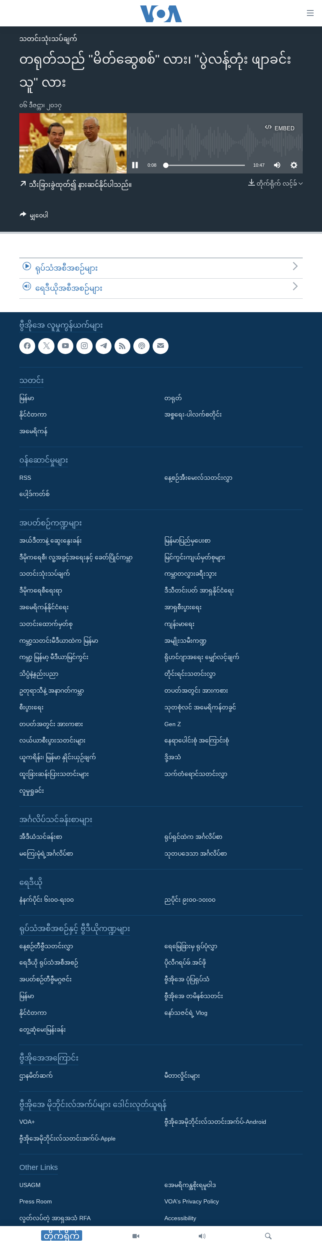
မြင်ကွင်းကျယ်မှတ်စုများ (194, 557)
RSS (25, 477)
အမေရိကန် (33, 431)
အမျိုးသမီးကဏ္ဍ (185, 640)
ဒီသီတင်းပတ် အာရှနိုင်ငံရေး (199, 590)
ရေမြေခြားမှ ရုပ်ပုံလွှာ (190, 945)
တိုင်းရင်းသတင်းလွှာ (190, 673)
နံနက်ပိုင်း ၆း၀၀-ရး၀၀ (46, 899)
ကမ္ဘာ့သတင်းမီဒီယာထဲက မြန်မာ (58, 640)
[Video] (135, 1236)
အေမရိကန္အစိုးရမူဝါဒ (190, 1184)
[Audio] (202, 1236)
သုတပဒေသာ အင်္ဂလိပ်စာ (195, 853)
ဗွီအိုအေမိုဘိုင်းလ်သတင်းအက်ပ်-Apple (67, 1138)
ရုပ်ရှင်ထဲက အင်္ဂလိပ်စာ (193, 836)
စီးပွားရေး (31, 707)
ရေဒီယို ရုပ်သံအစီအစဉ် (48, 962)
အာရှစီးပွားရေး (183, 607)
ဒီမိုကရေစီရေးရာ (40, 590)
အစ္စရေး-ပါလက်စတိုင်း (193, 414)
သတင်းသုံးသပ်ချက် (48, 38)
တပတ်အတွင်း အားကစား (51, 723)
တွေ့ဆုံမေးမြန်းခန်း (42, 1029)
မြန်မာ (26, 397)
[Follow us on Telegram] (104, 346)
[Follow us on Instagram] (84, 346)
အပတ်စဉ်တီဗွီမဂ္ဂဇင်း (45, 979)
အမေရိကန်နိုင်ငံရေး (44, 607)
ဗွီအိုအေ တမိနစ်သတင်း (193, 996)
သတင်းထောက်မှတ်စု (46, 623)
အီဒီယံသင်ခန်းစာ (40, 836)
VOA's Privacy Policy (191, 1201)
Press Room (35, 1201)
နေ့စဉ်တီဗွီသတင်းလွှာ (46, 945)
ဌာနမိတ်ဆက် (36, 1075)
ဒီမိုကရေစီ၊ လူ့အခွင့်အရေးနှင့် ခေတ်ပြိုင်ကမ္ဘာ (75, 557)
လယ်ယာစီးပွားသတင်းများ (52, 740)
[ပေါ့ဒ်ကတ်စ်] (141, 346)
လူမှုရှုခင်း (31, 790)
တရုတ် (173, 397)
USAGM (30, 1184)
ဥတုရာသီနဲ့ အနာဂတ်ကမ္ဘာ (51, 690)
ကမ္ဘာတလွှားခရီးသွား (190, 573)
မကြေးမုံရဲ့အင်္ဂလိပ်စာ (46, 853)
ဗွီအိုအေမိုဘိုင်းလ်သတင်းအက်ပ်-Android (215, 1121)
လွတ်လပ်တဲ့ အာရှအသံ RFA (55, 1218)
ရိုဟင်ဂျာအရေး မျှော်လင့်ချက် (201, 657)
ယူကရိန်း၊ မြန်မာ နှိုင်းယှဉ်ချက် (57, 757)
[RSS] (122, 346)
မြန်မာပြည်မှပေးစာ (187, 540)
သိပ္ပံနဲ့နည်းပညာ (38, 673)
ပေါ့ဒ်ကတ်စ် (34, 494)
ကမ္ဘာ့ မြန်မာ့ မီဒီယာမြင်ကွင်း (53, 657)
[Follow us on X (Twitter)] (46, 346)
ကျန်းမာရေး (179, 623)
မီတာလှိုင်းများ (182, 1075)
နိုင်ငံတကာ (33, 414)
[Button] (34, 217)
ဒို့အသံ (172, 757)
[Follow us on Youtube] (65, 346)
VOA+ (27, 1121)
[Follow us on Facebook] (27, 346)
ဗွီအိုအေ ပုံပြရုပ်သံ (187, 979)
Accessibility (180, 1218)
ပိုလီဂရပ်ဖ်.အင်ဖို (185, 962)
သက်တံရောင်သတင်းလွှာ (195, 774)
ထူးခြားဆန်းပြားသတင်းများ (54, 774)
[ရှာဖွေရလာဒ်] (268, 1236)
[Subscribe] (161, 346)
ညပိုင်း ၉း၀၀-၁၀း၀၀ (190, 899)
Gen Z (172, 723)
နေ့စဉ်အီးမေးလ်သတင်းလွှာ (198, 477)
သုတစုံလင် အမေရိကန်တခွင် (200, 707)
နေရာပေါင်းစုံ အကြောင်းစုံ (196, 740)
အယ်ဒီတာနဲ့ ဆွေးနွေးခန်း (50, 540)
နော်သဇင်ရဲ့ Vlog (186, 1012)
